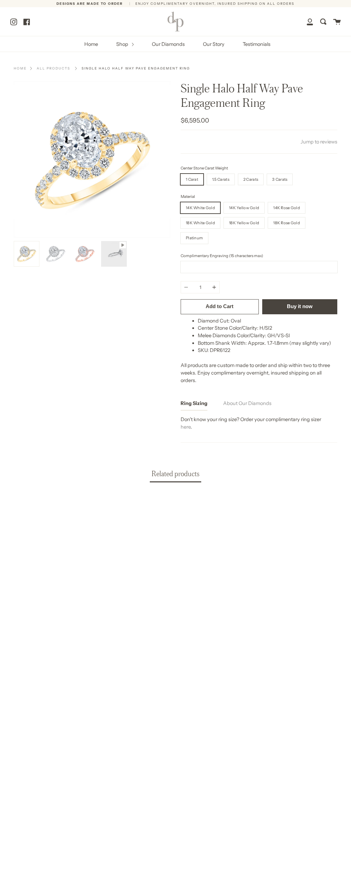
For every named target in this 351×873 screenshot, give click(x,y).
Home (91, 44)
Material (188, 196)
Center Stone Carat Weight (204, 168)
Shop (122, 44)
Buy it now (300, 306)
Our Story (214, 44)
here (186, 427)
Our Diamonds (168, 44)
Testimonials (256, 44)
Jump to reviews (319, 142)
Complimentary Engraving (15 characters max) (222, 255)
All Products (53, 68)
